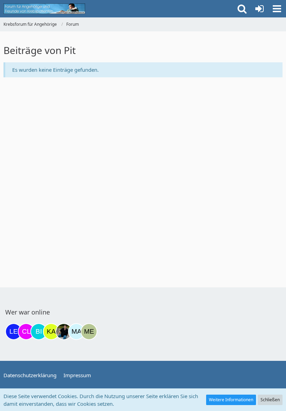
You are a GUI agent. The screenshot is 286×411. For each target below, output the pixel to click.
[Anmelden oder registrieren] (259, 9)
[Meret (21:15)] (89, 331)
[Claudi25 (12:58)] (26, 331)
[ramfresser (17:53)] (63, 331)
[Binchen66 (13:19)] (38, 331)
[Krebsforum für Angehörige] (44, 9)
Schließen (270, 400)
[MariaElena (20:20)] (76, 331)
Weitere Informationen (231, 400)
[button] (277, 9)
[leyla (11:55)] (13, 331)
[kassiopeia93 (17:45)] (51, 331)
